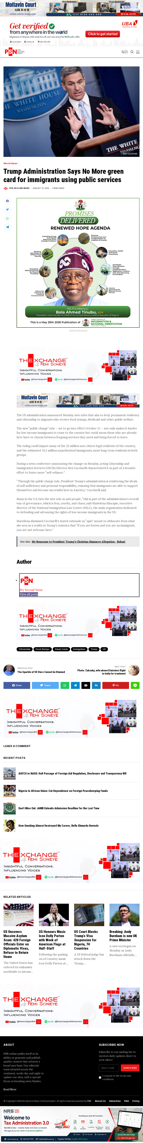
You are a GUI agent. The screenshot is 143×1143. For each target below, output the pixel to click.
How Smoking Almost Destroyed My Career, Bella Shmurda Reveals (58, 825)
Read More (9, 1089)
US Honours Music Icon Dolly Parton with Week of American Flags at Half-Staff (52, 940)
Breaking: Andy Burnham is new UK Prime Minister (123, 936)
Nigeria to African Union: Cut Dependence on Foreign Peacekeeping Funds (63, 791)
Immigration (79, 649)
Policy (136, 1101)
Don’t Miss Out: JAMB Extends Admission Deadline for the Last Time (58, 808)
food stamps (43, 649)
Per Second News (19, 188)
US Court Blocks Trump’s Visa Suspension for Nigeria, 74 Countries (86, 940)
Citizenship (24, 649)
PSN (89, 1101)
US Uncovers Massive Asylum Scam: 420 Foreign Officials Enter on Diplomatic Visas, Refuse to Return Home (17, 944)
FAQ (126, 1101)
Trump (94, 649)
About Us (100, 1101)
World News (10, 163)
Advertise (115, 1101)
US (104, 649)
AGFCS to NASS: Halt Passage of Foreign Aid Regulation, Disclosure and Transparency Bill (72, 773)
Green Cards (61, 649)
